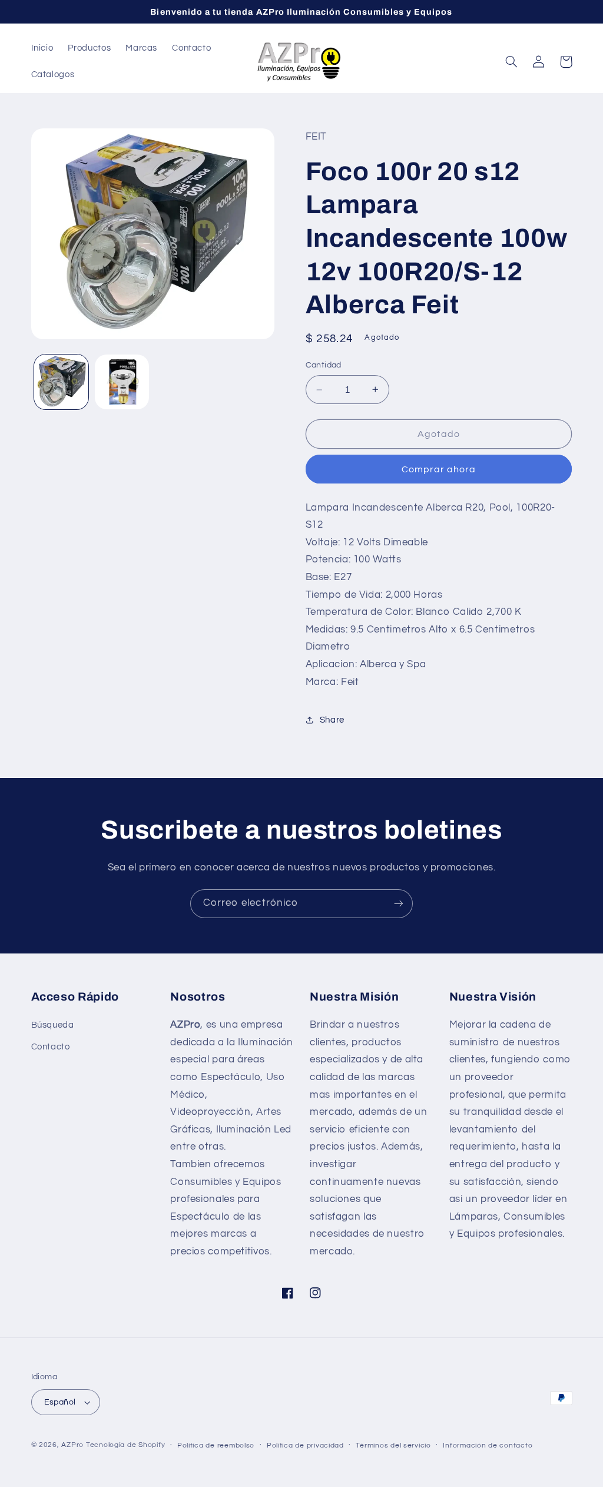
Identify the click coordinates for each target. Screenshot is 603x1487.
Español (60, 1402)
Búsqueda (52, 1025)
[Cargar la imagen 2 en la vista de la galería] (122, 382)
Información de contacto (487, 1445)
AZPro (72, 1445)
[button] (511, 61)
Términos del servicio (393, 1445)
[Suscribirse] (398, 903)
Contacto (50, 1046)
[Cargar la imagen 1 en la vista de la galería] (61, 382)
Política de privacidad (305, 1445)
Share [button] (332, 720)
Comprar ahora (439, 469)
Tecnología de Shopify (125, 1445)
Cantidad (324, 365)
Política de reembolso (215, 1445)
